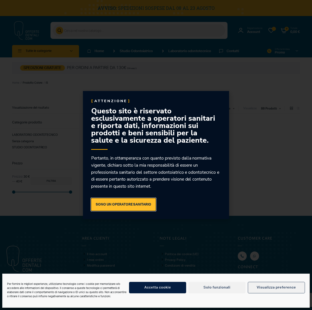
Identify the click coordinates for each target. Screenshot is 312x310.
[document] (156, 155)
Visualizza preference (276, 287)
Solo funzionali (217, 287)
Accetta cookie (157, 287)
